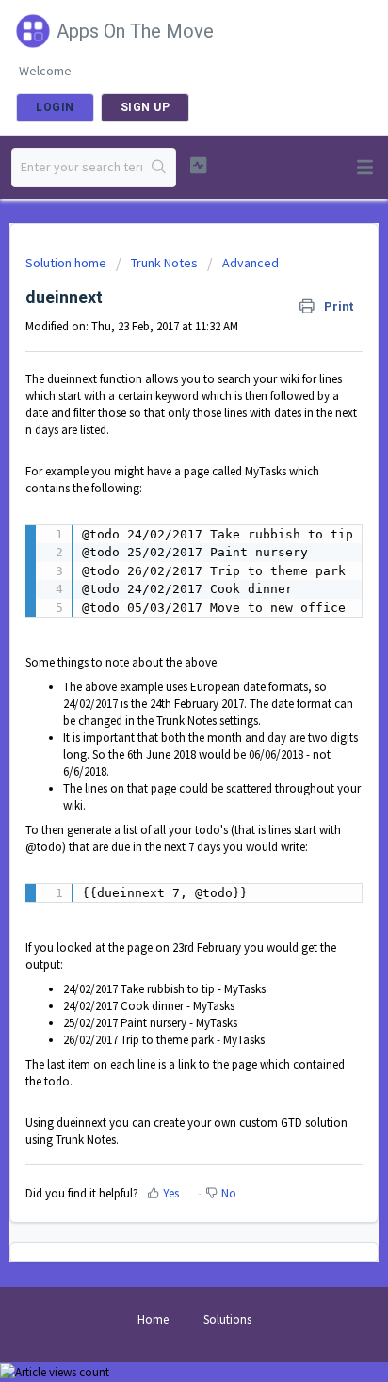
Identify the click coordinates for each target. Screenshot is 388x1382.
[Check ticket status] (199, 165)
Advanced (250, 262)
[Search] (158, 167)
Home (153, 1319)
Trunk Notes (164, 262)
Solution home (67, 262)
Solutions (227, 1319)
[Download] (159, 685)
